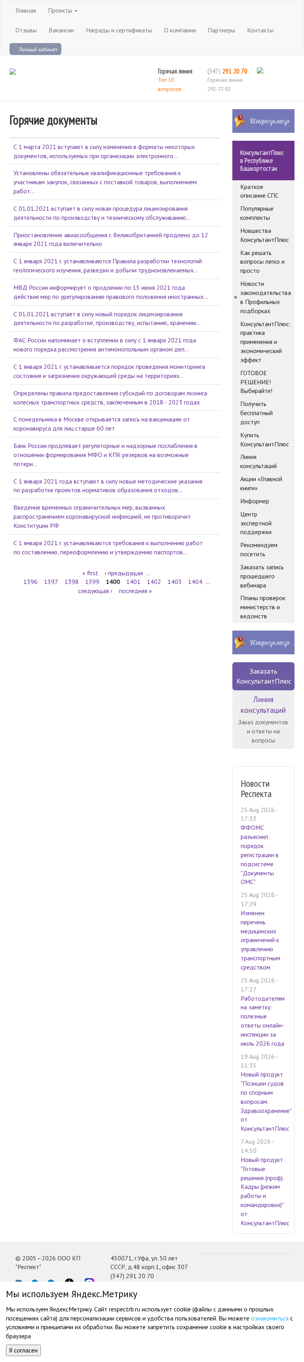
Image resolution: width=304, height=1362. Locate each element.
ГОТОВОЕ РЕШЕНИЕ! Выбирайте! (256, 382)
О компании (180, 30)
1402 (154, 582)
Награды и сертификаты (119, 30)
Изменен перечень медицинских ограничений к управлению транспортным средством (260, 940)
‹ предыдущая (123, 573)
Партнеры (221, 30)
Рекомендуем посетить (258, 549)
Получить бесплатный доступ (256, 413)
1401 (133, 582)
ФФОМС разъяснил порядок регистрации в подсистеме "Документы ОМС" (260, 855)
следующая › (95, 591)
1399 (92, 582)
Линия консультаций (258, 461)
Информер (254, 501)
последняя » (135, 591)
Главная (25, 10)
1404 (195, 582)
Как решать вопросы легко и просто (262, 262)
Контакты (260, 30)
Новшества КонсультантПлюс (264, 235)
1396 (30, 582)
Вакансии (61, 30)
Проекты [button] (61, 10)
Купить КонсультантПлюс (264, 439)
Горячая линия (175, 71)
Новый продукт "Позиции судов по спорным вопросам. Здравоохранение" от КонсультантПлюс (266, 1101)
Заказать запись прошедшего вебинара (262, 576)
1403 (174, 582)
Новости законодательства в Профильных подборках (265, 297)
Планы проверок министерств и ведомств (262, 607)
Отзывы (26, 30)
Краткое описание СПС (259, 191)
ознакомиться (270, 1318)
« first (90, 573)
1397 (51, 582)
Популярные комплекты (257, 212)
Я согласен (23, 1350)
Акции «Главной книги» (261, 483)
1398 (72, 582)
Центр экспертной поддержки (256, 523)
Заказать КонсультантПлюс (263, 676)
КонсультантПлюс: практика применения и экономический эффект (265, 342)
